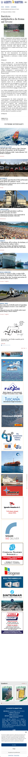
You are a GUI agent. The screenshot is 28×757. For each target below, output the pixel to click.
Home (2, 6)
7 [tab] (8, 345)
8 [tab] (9, 345)
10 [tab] (12, 703)
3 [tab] (3, 345)
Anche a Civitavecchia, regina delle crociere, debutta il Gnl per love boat (13, 274)
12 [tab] (14, 703)
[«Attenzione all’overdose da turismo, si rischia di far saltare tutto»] (14, 230)
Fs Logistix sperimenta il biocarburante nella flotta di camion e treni (14, 180)
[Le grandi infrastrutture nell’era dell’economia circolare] (14, 199)
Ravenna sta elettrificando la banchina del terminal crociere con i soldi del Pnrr (13, 306)
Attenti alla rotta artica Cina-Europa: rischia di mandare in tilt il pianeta (13, 149)
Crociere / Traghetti (4, 281)
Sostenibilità (13, 6)
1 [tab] (1, 345)
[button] (26, 732)
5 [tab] (6, 345)
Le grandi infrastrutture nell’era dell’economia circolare (11, 212)
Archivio (23, 683)
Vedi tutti (23, 348)
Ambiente (7, 6)
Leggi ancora (14, 341)
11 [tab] (13, 703)
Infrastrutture (3, 218)
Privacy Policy (16, 755)
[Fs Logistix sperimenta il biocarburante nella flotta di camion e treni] (14, 168)
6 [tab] (7, 345)
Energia (1, 187)
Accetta (14, 745)
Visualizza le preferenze (14, 752)
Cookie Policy (10, 755)
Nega (14, 748)
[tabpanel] (14, 341)
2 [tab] (2, 345)
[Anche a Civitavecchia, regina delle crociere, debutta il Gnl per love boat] (14, 261)
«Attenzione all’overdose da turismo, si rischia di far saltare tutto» (14, 243)
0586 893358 (17, 712)
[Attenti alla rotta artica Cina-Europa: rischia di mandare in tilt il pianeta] (14, 136)
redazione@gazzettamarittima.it (16, 715)
